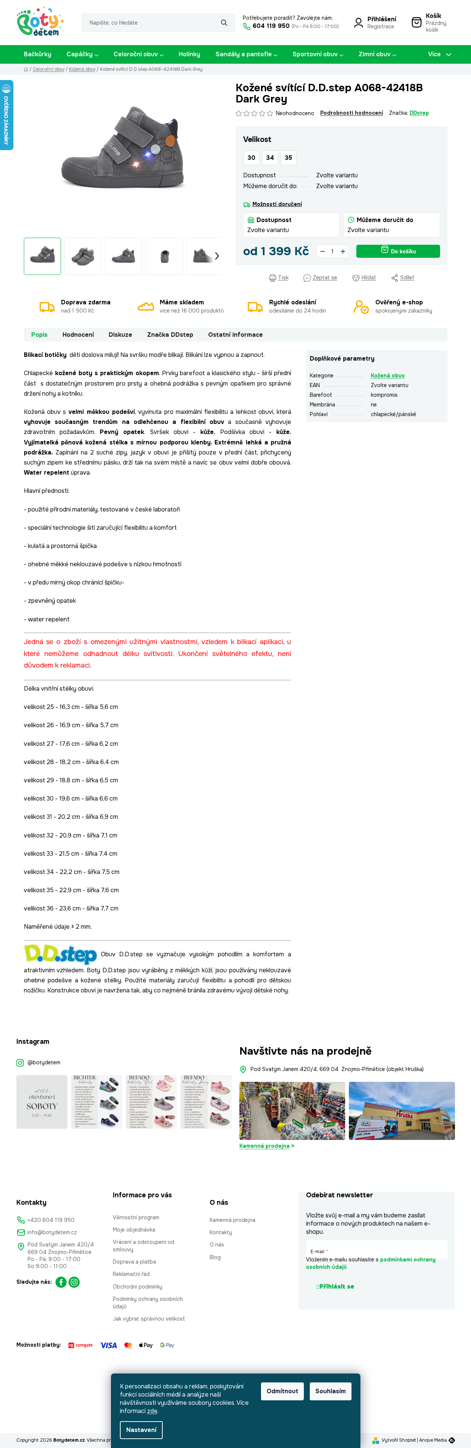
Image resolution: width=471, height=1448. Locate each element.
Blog (215, 1257)
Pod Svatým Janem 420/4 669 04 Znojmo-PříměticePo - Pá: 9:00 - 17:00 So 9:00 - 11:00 (61, 1255)
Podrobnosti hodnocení (351, 113)
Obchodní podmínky (137, 1286)
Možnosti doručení (277, 204)
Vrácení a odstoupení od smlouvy (143, 1245)
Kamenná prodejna (264, 1146)
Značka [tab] (170, 335)
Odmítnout (282, 1391)
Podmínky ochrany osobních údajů (148, 1302)
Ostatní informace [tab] (235, 335)
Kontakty (221, 1232)
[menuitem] (37, 54)
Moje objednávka (134, 1229)
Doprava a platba (134, 1261)
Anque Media (433, 1440)
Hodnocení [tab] (78, 335)
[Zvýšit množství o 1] (343, 251)
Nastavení (141, 1430)
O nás (217, 1244)
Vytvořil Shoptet (399, 1440)
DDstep (419, 113)
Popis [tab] (39, 335)
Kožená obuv (388, 375)
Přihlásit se (336, 1286)
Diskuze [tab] (120, 335)
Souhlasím (330, 1391)
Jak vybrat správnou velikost (149, 1318)
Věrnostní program (136, 1217)
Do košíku (403, 251)
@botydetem (44, 1062)
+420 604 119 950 (51, 1220)
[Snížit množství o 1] (322, 251)
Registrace (380, 26)
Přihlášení (381, 19)
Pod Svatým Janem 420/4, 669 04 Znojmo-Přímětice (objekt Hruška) (337, 1069)
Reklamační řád (131, 1274)
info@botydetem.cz (52, 1232)
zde (152, 1411)
